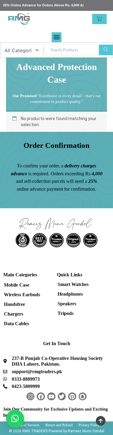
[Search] (106, 50)
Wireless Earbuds (22, 294)
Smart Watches (73, 284)
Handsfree (14, 304)
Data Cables (16, 323)
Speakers (67, 303)
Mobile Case (16, 284)
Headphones (70, 294)
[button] (56, 37)
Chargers (13, 313)
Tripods (66, 313)
